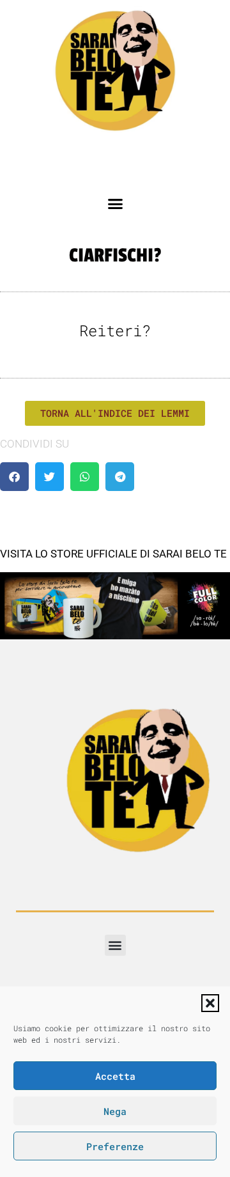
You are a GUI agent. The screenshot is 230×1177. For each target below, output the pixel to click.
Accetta (115, 1076)
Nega (114, 1111)
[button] (210, 1003)
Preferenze (115, 1146)
